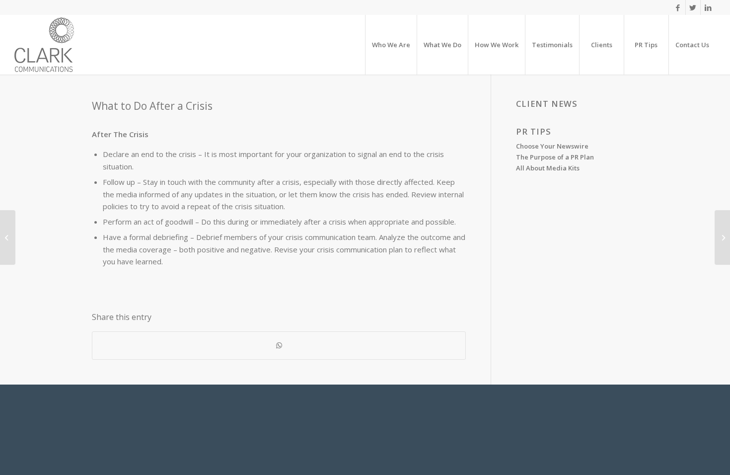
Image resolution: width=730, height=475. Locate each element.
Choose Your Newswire (552, 146)
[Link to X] (693, 7)
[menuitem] (391, 45)
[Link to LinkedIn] (708, 7)
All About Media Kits (548, 167)
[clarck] (44, 45)
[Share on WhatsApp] (278, 345)
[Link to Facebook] (678, 7)
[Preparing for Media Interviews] (7, 237)
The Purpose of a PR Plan (555, 157)
